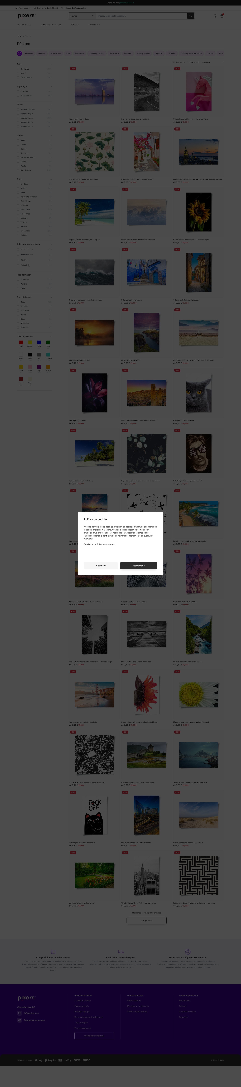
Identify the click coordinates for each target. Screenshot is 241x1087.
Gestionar (101, 565)
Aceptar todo (138, 565)
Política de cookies (105, 544)
